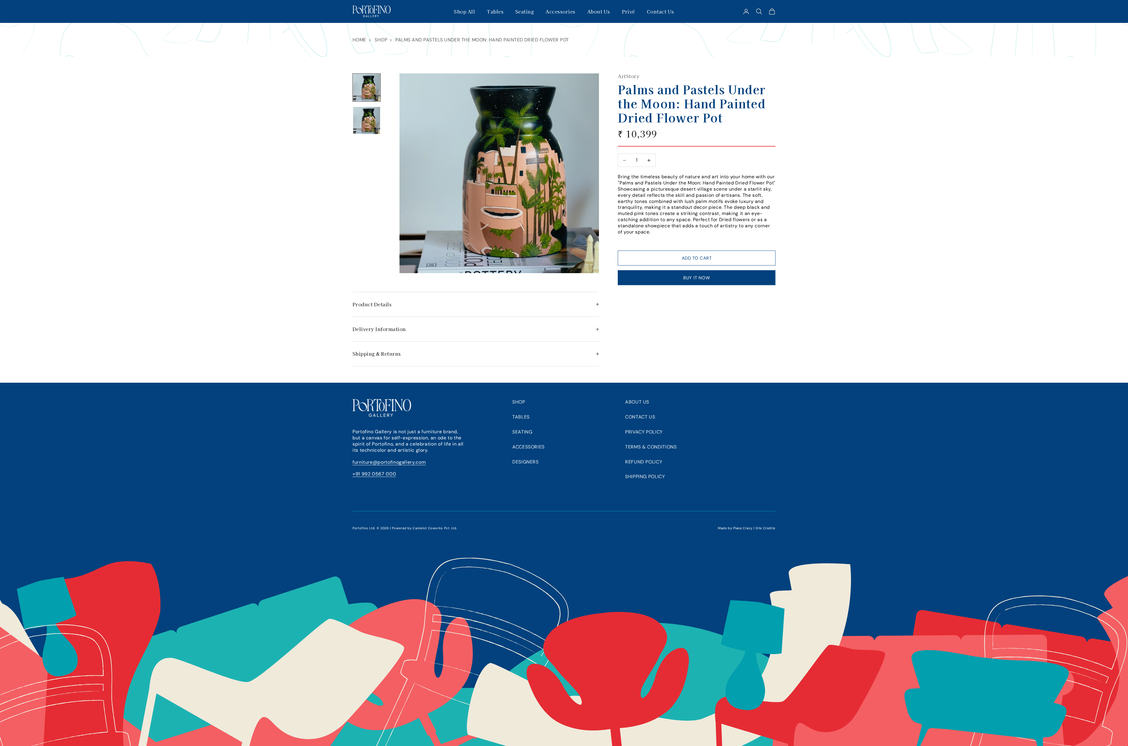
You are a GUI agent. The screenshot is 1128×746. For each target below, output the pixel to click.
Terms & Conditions (651, 447)
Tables (495, 11)
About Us (598, 11)
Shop (381, 40)
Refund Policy (643, 462)
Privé (628, 11)
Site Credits (766, 528)
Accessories (560, 11)
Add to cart (697, 258)
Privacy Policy (644, 432)
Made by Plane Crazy (735, 528)
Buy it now (696, 278)
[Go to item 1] (366, 87)
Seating (524, 11)
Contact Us (660, 11)
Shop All (464, 11)
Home (359, 40)
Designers (525, 462)
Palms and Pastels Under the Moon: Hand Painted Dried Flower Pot (482, 40)
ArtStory (628, 76)
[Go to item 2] (366, 120)
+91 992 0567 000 (374, 474)
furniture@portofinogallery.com (389, 462)
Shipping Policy (645, 476)
